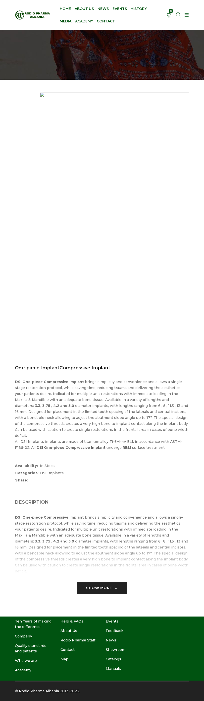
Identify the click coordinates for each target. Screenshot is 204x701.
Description (32, 502)
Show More (99, 588)
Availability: (26, 466)
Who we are (26, 660)
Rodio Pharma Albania (39, 691)
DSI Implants (52, 473)
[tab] (32, 502)
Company (23, 636)
